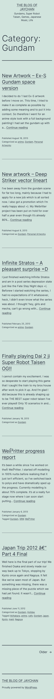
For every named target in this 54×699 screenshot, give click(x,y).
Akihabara (15, 615)
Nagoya (19, 619)
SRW (22, 519)
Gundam (29, 141)
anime (21, 141)
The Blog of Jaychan (20, 681)
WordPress (31, 687)
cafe (30, 615)
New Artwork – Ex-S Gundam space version (24, 82)
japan (46, 615)
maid (11, 619)
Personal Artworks (36, 234)
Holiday (31, 612)
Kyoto (5, 619)
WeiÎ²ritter (30, 519)
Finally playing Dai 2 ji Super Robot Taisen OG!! (26, 362)
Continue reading (17, 127)
